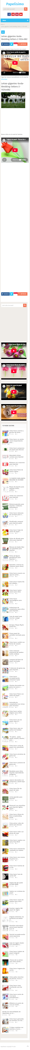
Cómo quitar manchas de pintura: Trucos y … (16, 977)
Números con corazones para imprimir (17, 463)
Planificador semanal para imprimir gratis (16, 522)
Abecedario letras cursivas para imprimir (16, 456)
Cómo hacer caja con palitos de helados (16, 729)
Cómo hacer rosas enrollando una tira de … (15, 987)
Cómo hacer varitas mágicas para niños (15, 712)
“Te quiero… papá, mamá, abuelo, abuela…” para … (17, 738)
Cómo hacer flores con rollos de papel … (16, 694)
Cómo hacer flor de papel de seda (15, 789)
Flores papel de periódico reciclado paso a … (17, 635)
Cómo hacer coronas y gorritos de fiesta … (16, 431)
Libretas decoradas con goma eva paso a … (16, 686)
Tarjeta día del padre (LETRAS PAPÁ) (16, 883)
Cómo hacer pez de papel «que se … (15, 720)
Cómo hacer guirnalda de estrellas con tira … (16, 1019)
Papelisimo (15, 4)
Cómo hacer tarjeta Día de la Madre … (16, 582)
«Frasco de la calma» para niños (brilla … (16, 960)
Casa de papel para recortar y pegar (15, 617)
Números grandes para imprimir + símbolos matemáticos (16, 505)
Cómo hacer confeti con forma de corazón (17, 643)
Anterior (23, 44)
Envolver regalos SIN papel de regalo (15, 909)
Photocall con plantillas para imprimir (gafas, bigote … (17, 807)
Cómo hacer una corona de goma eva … (17, 858)
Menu (4, 20)
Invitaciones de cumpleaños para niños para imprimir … (17, 609)
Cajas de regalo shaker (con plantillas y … (16, 943)
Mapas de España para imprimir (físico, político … (16, 488)
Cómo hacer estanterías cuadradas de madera (17, 849)
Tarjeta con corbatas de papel (17, 892)
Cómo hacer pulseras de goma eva (17, 763)
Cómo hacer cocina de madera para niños (16, 900)
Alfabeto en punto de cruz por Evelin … (16, 1004)
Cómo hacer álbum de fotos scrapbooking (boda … (16, 816)
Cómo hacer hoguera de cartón (17, 969)
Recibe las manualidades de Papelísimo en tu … (11, 1012)
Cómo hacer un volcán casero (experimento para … (16, 440)
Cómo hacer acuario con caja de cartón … (17, 574)
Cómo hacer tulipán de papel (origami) (16, 952)
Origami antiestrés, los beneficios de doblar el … (16, 918)
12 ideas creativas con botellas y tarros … (16, 1028)
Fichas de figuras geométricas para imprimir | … (15, 557)
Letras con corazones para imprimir (16, 496)
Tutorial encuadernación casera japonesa (17, 935)
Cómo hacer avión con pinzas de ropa (16, 832)
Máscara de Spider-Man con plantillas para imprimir (16, 548)
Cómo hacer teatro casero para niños (15, 591)
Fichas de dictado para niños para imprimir (16, 539)
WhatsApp (4, 79)
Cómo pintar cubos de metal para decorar (16, 824)
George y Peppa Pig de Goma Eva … (16, 625)
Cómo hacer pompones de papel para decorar (16, 449)
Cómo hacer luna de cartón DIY (15, 875)
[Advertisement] (15, 121)
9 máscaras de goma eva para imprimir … (17, 669)
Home (2, 24)
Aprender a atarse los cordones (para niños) (16, 565)
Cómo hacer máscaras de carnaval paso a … (16, 513)
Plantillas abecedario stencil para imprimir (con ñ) (16, 927)
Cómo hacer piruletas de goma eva (17, 755)
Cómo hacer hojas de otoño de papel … (16, 530)
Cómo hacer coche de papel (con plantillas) (16, 746)
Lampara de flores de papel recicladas (16, 660)
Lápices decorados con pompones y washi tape (17, 780)
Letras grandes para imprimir (15, 797)
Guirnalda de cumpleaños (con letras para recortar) (17, 704)
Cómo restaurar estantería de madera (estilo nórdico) (16, 652)
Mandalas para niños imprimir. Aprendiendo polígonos (16, 772)
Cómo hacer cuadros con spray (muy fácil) (17, 841)
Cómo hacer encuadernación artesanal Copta (14, 678)
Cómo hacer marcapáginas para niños (15, 600)
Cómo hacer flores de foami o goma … (16, 470)
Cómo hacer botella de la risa (16, 866)
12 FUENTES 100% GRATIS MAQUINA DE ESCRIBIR (17, 479)
